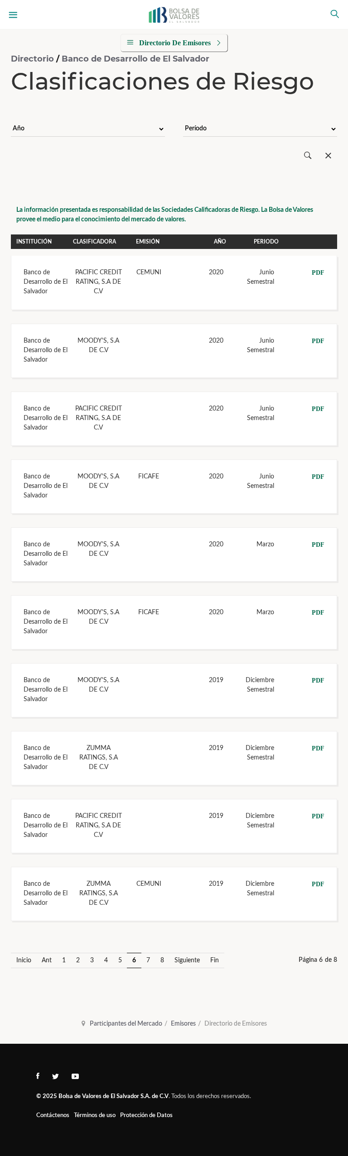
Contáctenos (52, 1115)
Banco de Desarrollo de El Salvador (135, 59)
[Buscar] (308, 156)
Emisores (183, 1024)
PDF (318, 272)
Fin (214, 960)
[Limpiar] (328, 156)
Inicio (23, 960)
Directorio (33, 59)
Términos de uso (95, 1115)
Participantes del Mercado (126, 1024)
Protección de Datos (146, 1115)
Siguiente (187, 960)
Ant (47, 960)
